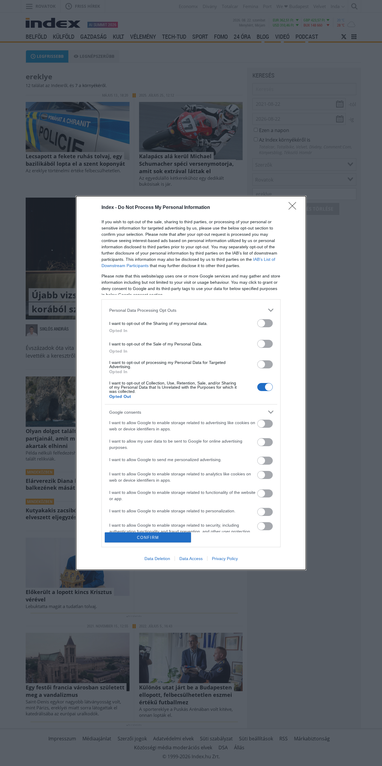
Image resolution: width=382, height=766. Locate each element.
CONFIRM (148, 537)
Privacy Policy (225, 558)
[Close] (294, 207)
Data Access (191, 558)
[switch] (265, 323)
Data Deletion (157, 558)
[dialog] (191, 383)
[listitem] (191, 310)
